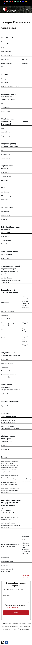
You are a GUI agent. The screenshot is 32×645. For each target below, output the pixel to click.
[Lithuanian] (18, 1)
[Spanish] (26, 1)
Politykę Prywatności (12, 607)
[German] (12, 1)
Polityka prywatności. (8, 629)
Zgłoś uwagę (6, 595)
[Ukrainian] (4, 3)
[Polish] (20, 1)
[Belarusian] (4, 1)
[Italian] (15, 1)
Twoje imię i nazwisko (9, 589)
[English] (7, 1)
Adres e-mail (19, 589)
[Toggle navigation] (26, 9)
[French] (10, 1)
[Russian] (23, 1)
